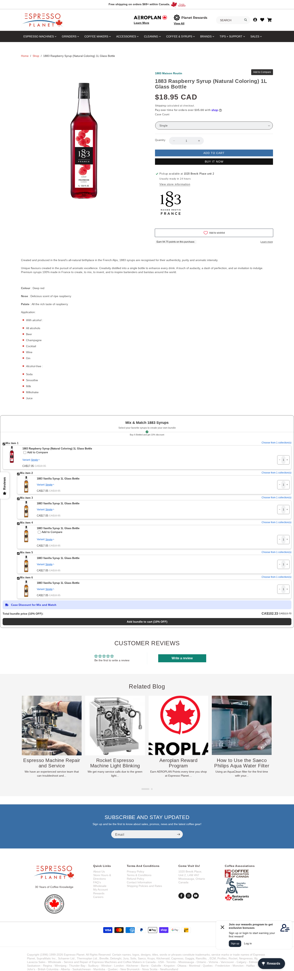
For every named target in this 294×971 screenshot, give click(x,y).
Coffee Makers (96, 36)
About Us (99, 871)
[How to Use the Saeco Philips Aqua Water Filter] (178, 726)
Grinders (69, 36)
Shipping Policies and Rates (144, 886)
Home (25, 55)
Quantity (160, 140)
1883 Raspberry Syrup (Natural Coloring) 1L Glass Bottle (57, 448)
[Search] (245, 20)
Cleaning (151, 36)
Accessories (126, 36)
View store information (174, 184)
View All (179, 23)
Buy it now (214, 161)
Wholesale (99, 886)
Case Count (162, 114)
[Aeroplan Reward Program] (115, 726)
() (147, 621)
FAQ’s (97, 882)
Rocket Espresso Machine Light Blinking (52, 763)
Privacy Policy (135, 871)
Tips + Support (231, 36)
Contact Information (139, 882)
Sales (254, 36)
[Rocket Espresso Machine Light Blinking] (52, 726)
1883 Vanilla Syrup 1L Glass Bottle (58, 478)
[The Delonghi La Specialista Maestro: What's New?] (242, 726)
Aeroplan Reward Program (115, 763)
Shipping (160, 105)
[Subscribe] (178, 834)
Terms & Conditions (139, 875)
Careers (98, 897)
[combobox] (233, 20)
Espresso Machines (38, 36)
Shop (36, 55)
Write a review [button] (182, 658)
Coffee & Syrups (179, 36)
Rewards (98, 893)
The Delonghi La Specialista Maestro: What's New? (241, 766)
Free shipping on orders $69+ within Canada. (139, 4)
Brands (206, 36)
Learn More (141, 22)
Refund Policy (135, 878)
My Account (100, 889)
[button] (142, 789)
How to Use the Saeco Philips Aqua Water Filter (178, 763)
